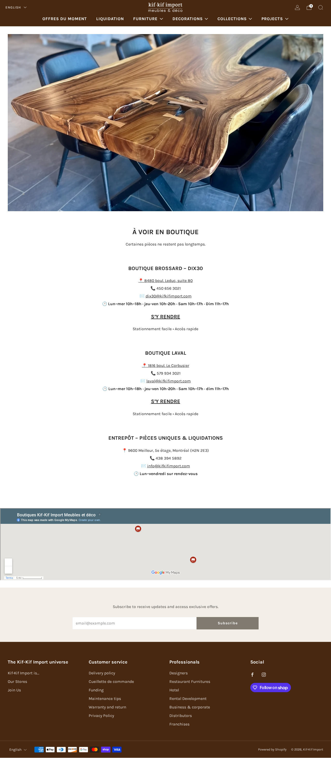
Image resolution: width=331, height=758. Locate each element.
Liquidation (110, 18)
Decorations (187, 18)
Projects (272, 18)
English (13, 7)
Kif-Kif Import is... (23, 673)
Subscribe (228, 623)
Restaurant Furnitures (189, 681)
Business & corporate (189, 707)
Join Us (14, 690)
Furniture (145, 18)
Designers (178, 673)
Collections (232, 18)
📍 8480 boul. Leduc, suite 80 (165, 280)
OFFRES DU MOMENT (64, 18)
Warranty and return (107, 707)
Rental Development (188, 698)
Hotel (174, 690)
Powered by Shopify (272, 749)
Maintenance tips (105, 698)
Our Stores (17, 681)
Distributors (180, 715)
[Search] (320, 7)
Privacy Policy (101, 715)
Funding (96, 690)
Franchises (179, 724)
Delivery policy (102, 673)
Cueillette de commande (111, 681)
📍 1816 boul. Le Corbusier (165, 365)
